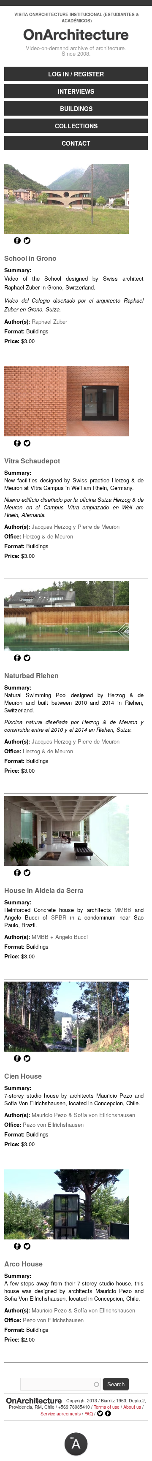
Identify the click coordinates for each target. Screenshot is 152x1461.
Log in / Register (76, 74)
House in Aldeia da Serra (44, 890)
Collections (76, 126)
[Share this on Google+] (7, 240)
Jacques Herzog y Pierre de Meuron (75, 526)
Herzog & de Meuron (48, 536)
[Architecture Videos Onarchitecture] (76, 36)
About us (132, 1407)
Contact (76, 143)
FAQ (88, 1413)
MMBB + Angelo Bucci (60, 937)
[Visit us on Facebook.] (108, 1413)
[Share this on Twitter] (27, 240)
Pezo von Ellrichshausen (53, 1124)
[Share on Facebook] (17, 240)
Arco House (23, 1264)
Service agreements (61, 1413)
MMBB (122, 910)
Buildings (76, 108)
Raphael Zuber (49, 321)
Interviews (76, 91)
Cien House (23, 1076)
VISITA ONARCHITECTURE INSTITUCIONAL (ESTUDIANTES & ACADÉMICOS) (76, 17)
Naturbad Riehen (31, 675)
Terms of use (106, 1407)
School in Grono (30, 258)
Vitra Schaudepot (32, 460)
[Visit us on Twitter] (100, 1413)
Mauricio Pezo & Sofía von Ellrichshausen (83, 1115)
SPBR (58, 917)
